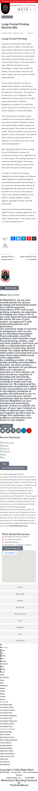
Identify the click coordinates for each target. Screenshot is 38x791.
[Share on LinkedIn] (23, 238)
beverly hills (5, 239)
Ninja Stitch (7, 33)
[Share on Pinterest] (28, 238)
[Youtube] (29, 430)
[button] (34, 9)
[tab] (19, 587)
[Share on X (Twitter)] (18, 238)
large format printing (5, 245)
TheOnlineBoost (19, 785)
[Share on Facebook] (13, 238)
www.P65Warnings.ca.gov (19, 526)
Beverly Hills (7, 17)
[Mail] (34, 238)
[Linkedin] (29, 9)
